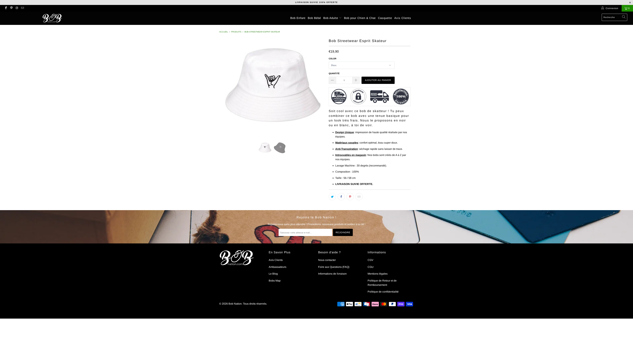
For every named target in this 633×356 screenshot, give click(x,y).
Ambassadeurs (277, 267)
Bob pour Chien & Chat (360, 18)
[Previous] (225, 86)
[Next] (320, 86)
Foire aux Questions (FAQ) (333, 267)
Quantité (334, 73)
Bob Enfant (297, 18)
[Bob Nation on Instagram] (16, 8)
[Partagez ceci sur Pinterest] (350, 196)
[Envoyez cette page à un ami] (359, 196)
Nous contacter (327, 260)
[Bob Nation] (52, 18)
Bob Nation (235, 303)
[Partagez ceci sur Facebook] (341, 196)
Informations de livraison (332, 273)
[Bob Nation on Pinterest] (11, 8)
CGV (370, 260)
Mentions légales (378, 273)
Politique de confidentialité (383, 291)
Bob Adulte (331, 18)
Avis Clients (402, 18)
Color (332, 58)
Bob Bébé (314, 18)
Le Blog (273, 273)
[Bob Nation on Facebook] (5, 8)
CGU (371, 267)
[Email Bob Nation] (22, 8)
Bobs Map (275, 280)
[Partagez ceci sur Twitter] (332, 196)
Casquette (385, 18)
